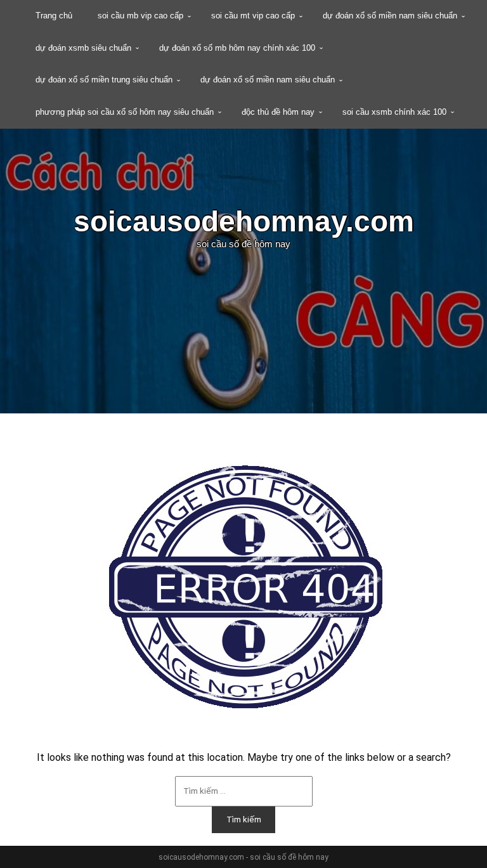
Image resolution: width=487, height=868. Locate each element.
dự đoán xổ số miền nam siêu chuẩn (390, 15)
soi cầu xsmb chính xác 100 (394, 112)
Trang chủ (54, 15)
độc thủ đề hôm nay (278, 112)
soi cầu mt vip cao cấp (253, 15)
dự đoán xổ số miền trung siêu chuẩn (104, 79)
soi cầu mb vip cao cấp (140, 15)
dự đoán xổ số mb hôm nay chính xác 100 (237, 48)
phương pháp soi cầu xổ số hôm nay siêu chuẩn (125, 112)
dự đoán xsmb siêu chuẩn (83, 48)
